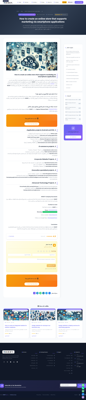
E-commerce (33, 358)
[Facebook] (49, 293)
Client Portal (68, 355)
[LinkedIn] (43, 293)
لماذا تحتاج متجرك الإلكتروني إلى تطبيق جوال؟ (73, 57)
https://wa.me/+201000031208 (50, 212)
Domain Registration (49, 358)
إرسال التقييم (50, 265)
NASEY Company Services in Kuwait (73, 112)
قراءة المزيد (7, 336)
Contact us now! (69, 84)
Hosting (34, 2)
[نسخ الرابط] (34, 293)
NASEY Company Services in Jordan (73, 119)
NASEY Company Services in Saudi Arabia (32, 11)
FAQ (69, 360)
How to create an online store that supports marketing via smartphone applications (72, 53)
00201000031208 (53, 210)
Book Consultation (67, 370)
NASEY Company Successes (71, 81)
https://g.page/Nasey (52, 218)
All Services (33, 368)
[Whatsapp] (83, 385)
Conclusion (68, 87)
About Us (50, 2)
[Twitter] (46, 293)
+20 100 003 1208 (80, 356)
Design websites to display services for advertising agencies (69, 326)
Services (26, 2)
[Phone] (83, 388)
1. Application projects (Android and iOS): (72, 65)
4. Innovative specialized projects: (72, 75)
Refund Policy (53, 394)
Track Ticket (68, 368)
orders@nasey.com (80, 363)
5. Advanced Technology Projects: (72, 78)
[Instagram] (10, 362)
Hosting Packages (50, 355)
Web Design (33, 355)
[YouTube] (16, 362)
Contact (57, 2)
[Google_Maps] (83, 391)
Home (20, 2)
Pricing (42, 2)
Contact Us (68, 363)
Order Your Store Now (32, 124)
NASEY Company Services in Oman (73, 115)
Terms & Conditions (45, 394)
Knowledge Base (67, 358)
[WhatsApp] (40, 293)
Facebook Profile (53, 109)
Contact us (74, 137)
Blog (22, 11)
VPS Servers (51, 363)
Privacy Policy (39, 394)
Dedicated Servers (49, 365)
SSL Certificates (50, 360)
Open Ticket (68, 365)
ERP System (33, 363)
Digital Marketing (32, 365)
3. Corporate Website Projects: (72, 72)
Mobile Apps (33, 360)
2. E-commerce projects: (70, 69)
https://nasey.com (53, 215)
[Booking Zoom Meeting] (83, 394)
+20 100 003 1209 (80, 359)
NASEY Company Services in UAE (73, 99)
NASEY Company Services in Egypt (73, 103)
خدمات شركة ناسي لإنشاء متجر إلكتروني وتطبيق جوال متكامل (72, 61)
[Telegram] (37, 293)
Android (52, 84)
